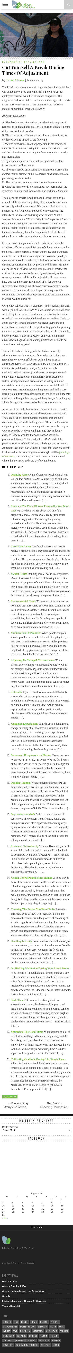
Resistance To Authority (25, 846)
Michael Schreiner (15, 80)
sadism (43, 1335)
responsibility (10, 1326)
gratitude (8, 1345)
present (54, 1321)
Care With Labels (21, 546)
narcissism (8, 1335)
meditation (38, 1331)
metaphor (45, 1345)
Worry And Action (15, 1107)
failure (6, 1331)
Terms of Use (37, 1227)
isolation (21, 1335)
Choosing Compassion (54, 1107)
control (33, 1335)
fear (15, 1331)
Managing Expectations (25, 723)
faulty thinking (27, 1326)
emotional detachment (25, 1340)
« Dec (5, 1218)
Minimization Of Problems (26, 633)
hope (61, 1326)
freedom (54, 1335)
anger (56, 1345)
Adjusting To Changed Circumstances (33, 660)
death (53, 1326)
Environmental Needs (23, 601)
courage (56, 1340)
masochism (44, 1340)
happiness (25, 1331)
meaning (44, 1321)
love (16, 1321)
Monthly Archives (10, 1127)
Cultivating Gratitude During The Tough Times (38, 1059)
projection (51, 1331)
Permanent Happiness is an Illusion (31, 755)
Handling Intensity (22, 941)
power (34, 1321)
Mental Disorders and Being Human (32, 878)
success (7, 1340)
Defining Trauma (21, 783)
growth (7, 1321)
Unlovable (17, 692)
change (24, 1321)
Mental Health (19, 574)
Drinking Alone (20, 474)
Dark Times (18, 1000)
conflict (64, 1331)
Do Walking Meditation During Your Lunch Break (40, 968)
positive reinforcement (27, 1345)
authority (42, 1326)
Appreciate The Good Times (27, 1032)
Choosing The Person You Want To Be (33, 909)
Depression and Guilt (23, 814)
